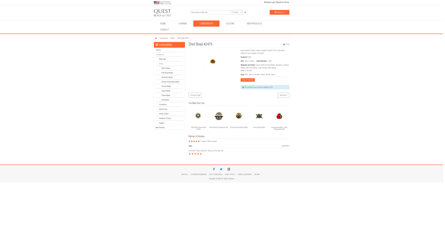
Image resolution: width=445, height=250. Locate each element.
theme (263, 74)
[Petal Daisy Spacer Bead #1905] (198, 116)
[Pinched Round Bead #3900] (238, 116)
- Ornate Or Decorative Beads (170, 82)
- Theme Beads (165, 95)
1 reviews (203, 141)
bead (250, 74)
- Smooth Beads (166, 86)
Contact (164, 29)
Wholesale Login (269, 2)
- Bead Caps (162, 59)
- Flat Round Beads (167, 73)
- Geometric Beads (167, 77)
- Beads (160, 63)
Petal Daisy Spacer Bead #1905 (198, 128)
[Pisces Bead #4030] (259, 116)
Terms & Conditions (244, 174)
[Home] (156, 38)
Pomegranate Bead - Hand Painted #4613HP (279, 128)
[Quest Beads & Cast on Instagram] (228, 169)
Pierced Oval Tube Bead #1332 (218, 127)
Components (206, 23)
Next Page (283, 95)
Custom (230, 23)
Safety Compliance (215, 174)
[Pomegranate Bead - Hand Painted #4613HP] (279, 116)
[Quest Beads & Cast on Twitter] (221, 169)
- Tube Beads (165, 100)
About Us (184, 174)
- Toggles (161, 123)
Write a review (212, 141)
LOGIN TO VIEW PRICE (248, 80)
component (256, 74)
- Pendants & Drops (164, 118)
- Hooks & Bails (163, 113)
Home (163, 23)
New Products (254, 23)
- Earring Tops (162, 109)
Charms (183, 23)
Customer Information (198, 174)
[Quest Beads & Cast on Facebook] (214, 169)
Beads (173, 38)
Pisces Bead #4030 (259, 127)
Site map (257, 174)
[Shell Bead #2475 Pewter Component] (170, 13)
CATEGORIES (165, 45)
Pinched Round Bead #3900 (239, 127)
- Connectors (162, 104)
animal (268, 74)
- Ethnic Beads (165, 68)
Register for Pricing (282, 2)
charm (273, 74)
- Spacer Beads (165, 91)
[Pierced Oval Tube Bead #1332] (218, 116)
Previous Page (195, 95)
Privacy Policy (230, 174)
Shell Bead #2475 (183, 38)
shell (246, 74)
